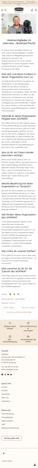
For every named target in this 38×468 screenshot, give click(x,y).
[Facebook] (2, 374)
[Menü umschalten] (2, 10)
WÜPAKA (9, 461)
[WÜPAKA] (19, 10)
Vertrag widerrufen (11, 438)
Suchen (4, 387)
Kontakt (5, 390)
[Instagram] (5, 374)
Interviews (12, 303)
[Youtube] (8, 374)
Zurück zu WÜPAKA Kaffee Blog (19, 312)
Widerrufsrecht (7, 421)
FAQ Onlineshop (8, 414)
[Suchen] (6, 10)
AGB (3, 424)
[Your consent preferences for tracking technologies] (34, 464)
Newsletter (6, 394)
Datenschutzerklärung (10, 428)
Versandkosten (7, 417)
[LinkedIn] (11, 374)
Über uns (5, 398)
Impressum (6, 401)
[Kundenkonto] (31, 10)
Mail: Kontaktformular (10, 369)
